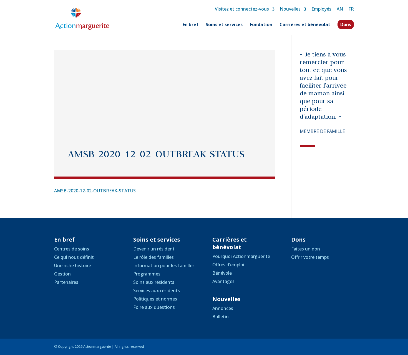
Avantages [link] (223, 281)
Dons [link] (345, 24)
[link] (82, 18)
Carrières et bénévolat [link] (304, 25)
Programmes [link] (146, 274)
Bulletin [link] (220, 317)
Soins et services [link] (224, 25)
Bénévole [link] (222, 273)
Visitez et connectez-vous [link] (242, 9)
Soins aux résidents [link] (153, 282)
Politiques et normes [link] (155, 299)
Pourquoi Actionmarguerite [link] (241, 256)
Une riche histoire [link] (72, 265)
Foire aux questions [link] (154, 307)
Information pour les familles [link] (164, 265)
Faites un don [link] (305, 249)
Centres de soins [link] (71, 249)
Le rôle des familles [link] (153, 257)
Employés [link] (321, 9)
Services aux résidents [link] (156, 290)
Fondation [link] (261, 25)
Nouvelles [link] (290, 9)
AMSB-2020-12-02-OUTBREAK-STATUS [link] (95, 191)
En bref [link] (190, 25)
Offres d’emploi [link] (228, 265)
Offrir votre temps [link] (310, 257)
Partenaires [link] (66, 282)
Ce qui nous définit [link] (74, 257)
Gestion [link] (62, 274)
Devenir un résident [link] (154, 249)
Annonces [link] (222, 308)
